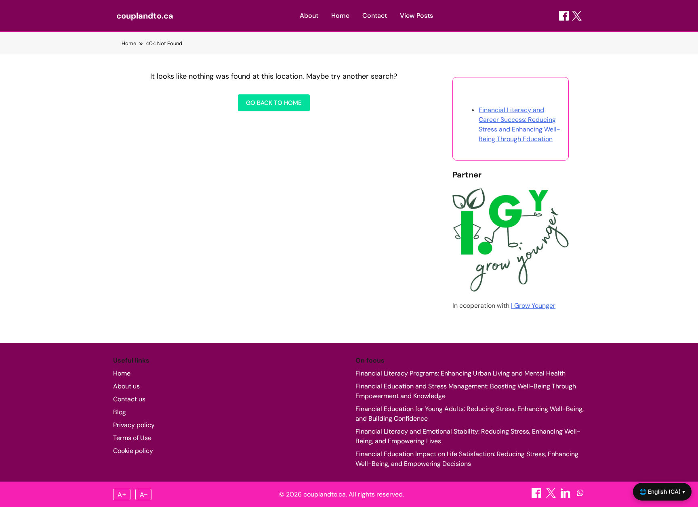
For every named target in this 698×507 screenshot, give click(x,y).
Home (340, 15)
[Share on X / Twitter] (577, 16)
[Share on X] (551, 495)
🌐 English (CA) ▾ (662, 491)
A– (143, 494)
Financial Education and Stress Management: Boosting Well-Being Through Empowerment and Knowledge (465, 391)
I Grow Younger (533, 305)
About (309, 15)
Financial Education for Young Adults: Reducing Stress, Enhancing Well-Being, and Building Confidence (469, 414)
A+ (122, 494)
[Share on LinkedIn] (566, 495)
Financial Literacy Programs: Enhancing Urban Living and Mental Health (460, 373)
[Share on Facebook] (564, 16)
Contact (374, 15)
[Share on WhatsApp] (580, 495)
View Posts (416, 15)
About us (126, 386)
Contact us (129, 399)
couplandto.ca (144, 15)
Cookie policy (133, 450)
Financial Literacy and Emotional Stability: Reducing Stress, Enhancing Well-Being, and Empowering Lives (467, 436)
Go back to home (274, 103)
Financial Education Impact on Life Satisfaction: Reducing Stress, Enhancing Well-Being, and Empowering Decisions (466, 459)
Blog (119, 412)
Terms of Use (132, 438)
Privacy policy (134, 425)
